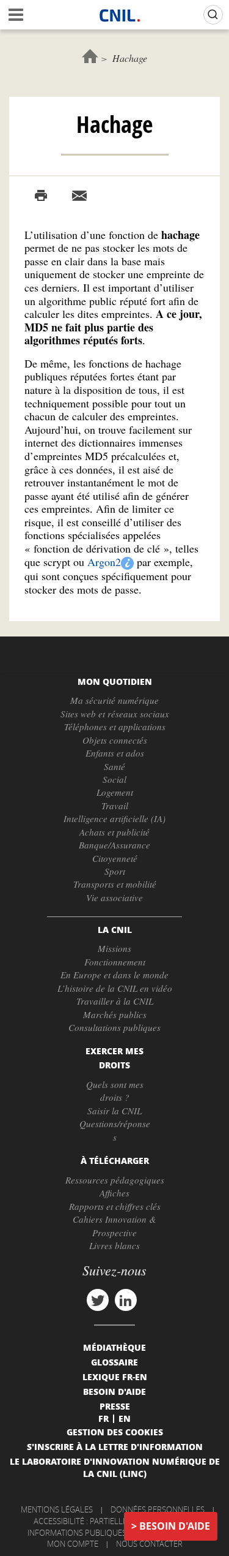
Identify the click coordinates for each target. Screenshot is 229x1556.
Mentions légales (57, 1509)
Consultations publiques (114, 1027)
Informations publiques (76, 1532)
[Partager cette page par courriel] (79, 196)
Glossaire (114, 1362)
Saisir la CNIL (114, 1111)
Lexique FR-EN (114, 1376)
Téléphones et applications (114, 726)
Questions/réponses (114, 1129)
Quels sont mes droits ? (115, 1090)
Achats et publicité (114, 832)
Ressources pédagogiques (114, 1180)
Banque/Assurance (114, 845)
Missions (114, 948)
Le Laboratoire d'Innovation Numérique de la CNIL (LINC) (115, 1467)
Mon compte (72, 1543)
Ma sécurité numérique (114, 700)
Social (114, 779)
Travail (114, 805)
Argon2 (104, 561)
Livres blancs (114, 1245)
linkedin (126, 1300)
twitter (98, 1300)
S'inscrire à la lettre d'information (115, 1446)
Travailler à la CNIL (114, 1001)
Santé (114, 766)
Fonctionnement (114, 962)
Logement (114, 792)
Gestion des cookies (115, 1432)
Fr (103, 1418)
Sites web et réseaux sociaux (114, 714)
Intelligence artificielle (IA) (114, 818)
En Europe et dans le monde (114, 975)
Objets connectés (114, 740)
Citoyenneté (114, 858)
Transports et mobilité (114, 884)
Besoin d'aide (174, 1526)
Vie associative (114, 897)
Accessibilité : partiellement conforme (113, 1521)
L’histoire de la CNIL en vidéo (114, 988)
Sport (114, 871)
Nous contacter (149, 1543)
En (124, 1418)
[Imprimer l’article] (41, 196)
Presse (115, 1406)
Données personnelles (158, 1509)
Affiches (114, 1193)
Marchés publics (115, 1014)
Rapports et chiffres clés (115, 1206)
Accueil (90, 56)
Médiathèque (114, 1347)
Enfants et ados (114, 753)
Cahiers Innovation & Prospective (114, 1225)
